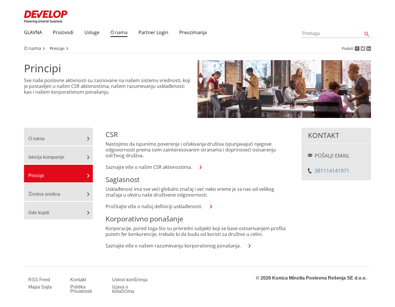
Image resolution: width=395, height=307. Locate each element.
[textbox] (337, 33)
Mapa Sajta (40, 286)
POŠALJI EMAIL (332, 155)
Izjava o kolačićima (123, 289)
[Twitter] (362, 48)
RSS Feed (39, 279)
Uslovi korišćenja (129, 279)
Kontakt (78, 279)
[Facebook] (356, 48)
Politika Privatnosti (81, 289)
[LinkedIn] (368, 48)
